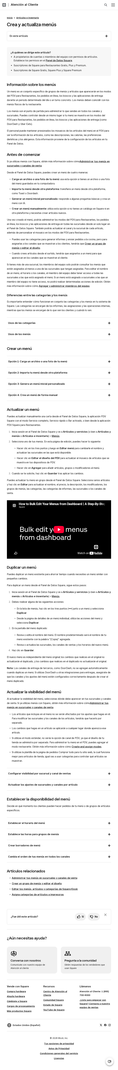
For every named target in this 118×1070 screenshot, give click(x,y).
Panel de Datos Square (59, 60)
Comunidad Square (53, 1000)
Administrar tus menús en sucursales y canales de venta (44, 878)
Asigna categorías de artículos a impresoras (38, 894)
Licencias (59, 1058)
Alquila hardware (16, 996)
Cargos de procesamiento (21, 1006)
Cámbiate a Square (17, 1001)
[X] (100, 1025)
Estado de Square (52, 1005)
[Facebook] (105, 1025)
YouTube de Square (54, 1010)
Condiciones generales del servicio (59, 1053)
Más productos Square (19, 1011)
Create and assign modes (86, 746)
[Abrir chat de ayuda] (109, 1061)
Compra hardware (16, 991)
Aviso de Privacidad (59, 1048)
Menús (55, 436)
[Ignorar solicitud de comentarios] (105, 915)
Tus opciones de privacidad (59, 1043)
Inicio (10, 18)
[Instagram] (109, 1025)
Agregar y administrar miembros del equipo (64, 286)
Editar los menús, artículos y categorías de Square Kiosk (45, 889)
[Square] (4, 5)
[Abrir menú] (113, 5)
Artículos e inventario (27, 18)
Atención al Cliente (24, 4)
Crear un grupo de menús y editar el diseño (37, 883)
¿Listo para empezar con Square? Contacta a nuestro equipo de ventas (95, 1004)
